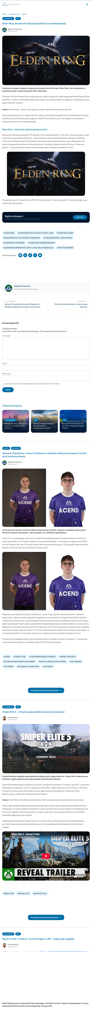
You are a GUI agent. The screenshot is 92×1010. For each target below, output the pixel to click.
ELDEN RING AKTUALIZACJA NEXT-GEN (35, 233)
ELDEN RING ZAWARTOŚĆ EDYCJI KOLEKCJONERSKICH (29, 248)
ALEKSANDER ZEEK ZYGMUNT (42, 657)
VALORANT (16, 448)
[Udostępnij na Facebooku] (20, 255)
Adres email (6, 374)
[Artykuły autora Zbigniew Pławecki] (8, 288)
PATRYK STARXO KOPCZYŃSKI (52, 661)
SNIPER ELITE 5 (40, 893)
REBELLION (9, 893)
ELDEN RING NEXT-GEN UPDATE (58, 238)
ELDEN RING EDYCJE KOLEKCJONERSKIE (22, 238)
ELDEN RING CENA (65, 233)
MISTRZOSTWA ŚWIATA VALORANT (19, 661)
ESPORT (6, 448)
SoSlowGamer (13, 717)
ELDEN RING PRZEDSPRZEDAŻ (41, 243)
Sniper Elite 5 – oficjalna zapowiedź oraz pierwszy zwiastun (33, 711)
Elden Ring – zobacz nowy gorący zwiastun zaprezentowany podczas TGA (40, 109)
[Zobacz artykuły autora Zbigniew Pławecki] (4, 30)
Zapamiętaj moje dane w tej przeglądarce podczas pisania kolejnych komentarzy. (32, 384)
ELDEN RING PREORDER (14, 243)
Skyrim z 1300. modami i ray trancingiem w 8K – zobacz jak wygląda (38, 938)
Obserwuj (80, 217)
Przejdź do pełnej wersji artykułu (45, 690)
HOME (4, 14)
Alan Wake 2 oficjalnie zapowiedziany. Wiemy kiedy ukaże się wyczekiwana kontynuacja (47, 800)
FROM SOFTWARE (65, 248)
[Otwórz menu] (87, 4)
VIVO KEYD (48, 666)
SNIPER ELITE (24, 893)
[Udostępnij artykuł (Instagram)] (25, 255)
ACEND (7, 657)
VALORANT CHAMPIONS (28, 666)
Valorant (61, 530)
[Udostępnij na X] (35, 255)
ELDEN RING (9, 233)
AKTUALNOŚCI (14, 14)
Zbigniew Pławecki (15, 29)
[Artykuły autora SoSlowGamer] (4, 718)
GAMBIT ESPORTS (67, 657)
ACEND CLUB (20, 657)
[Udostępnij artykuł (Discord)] (40, 255)
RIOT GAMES (75, 661)
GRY (18, 18)
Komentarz (6, 336)
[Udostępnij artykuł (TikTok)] (30, 255)
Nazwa (5, 363)
